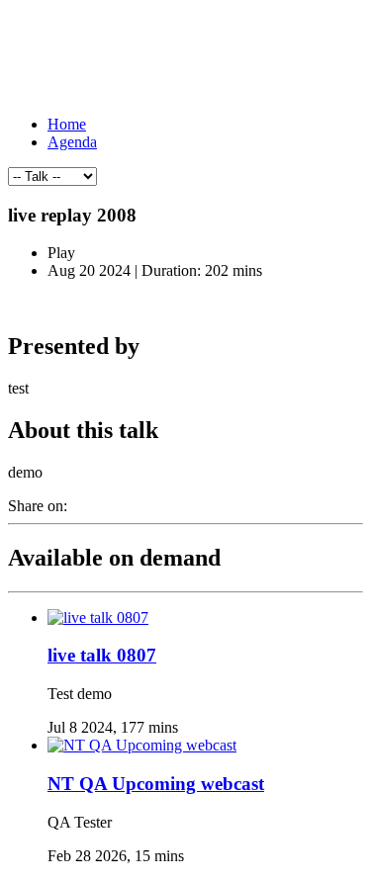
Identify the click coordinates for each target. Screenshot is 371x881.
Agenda (72, 141)
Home (66, 124)
